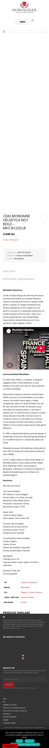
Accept (19, 741)
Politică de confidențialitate (14, 708)
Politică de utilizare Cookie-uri (15, 711)
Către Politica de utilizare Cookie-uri (25, 744)
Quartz (24, 602)
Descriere (9, 271)
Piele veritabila (27, 597)
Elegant (24, 592)
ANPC (5, 699)
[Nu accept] (46, 739)
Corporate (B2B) (9, 723)
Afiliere (5, 720)
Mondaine (19, 258)
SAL (4, 702)
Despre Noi (7, 714)
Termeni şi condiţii (10, 705)
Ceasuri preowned (10, 717)
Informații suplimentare (18, 278)
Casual (31, 592)
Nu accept (30, 741)
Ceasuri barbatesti (24, 255)
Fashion (38, 592)
